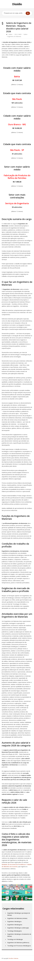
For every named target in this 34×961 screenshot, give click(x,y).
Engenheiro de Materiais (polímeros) (18, 942)
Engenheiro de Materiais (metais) (17, 918)
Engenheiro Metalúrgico (14, 921)
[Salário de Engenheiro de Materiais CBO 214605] (17, 900)
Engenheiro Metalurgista (14, 924)
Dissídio (17, 4)
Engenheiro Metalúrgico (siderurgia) (18, 928)
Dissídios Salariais (13, 958)
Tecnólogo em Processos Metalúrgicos (19, 946)
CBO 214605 (18, 34)
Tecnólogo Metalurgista (14, 931)
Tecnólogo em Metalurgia (15, 939)
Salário (10, 34)
